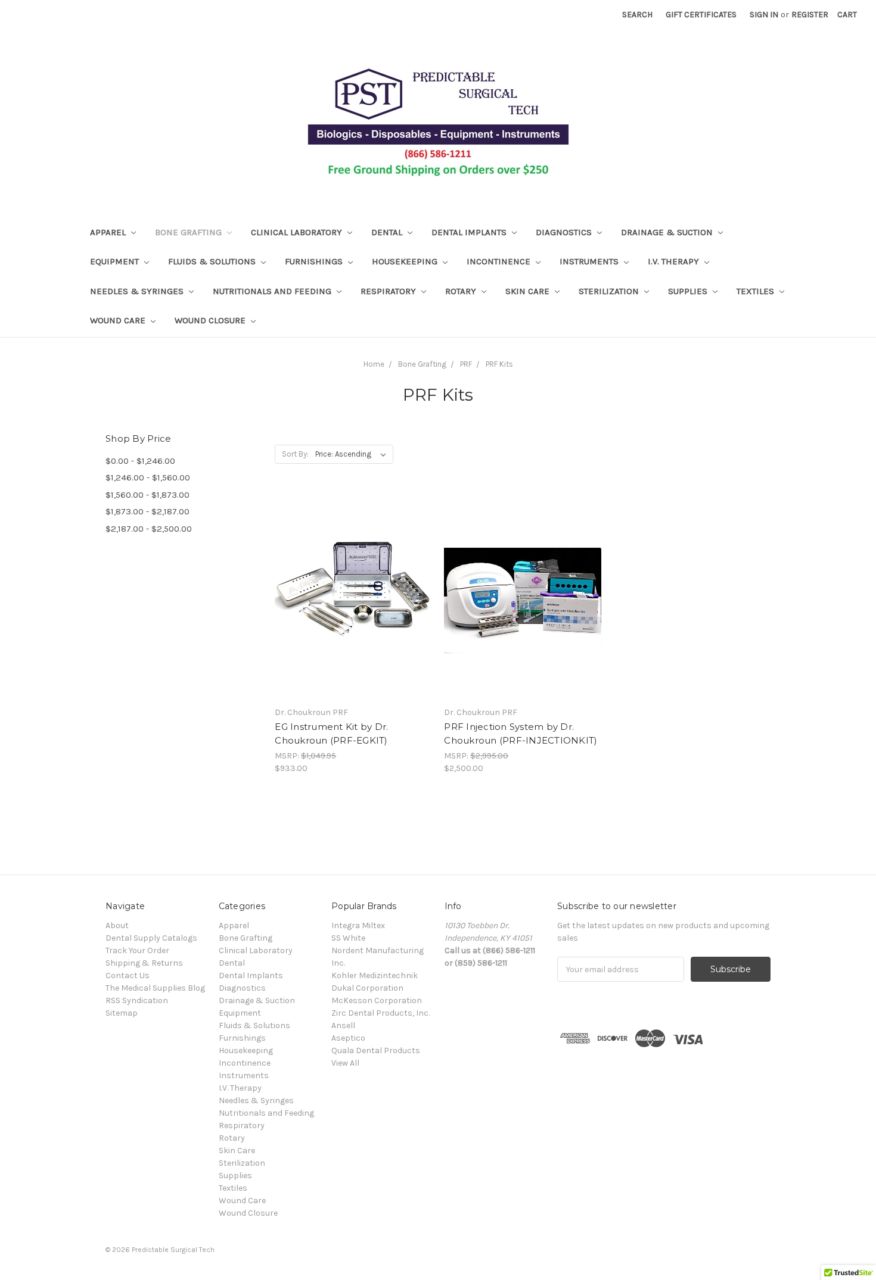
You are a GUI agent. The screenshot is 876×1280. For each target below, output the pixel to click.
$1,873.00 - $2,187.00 (147, 511)
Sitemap (121, 1013)
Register (809, 15)
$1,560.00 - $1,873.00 (147, 494)
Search (637, 15)
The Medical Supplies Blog (155, 988)
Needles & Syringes (138, 291)
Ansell (343, 1025)
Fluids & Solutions (213, 261)
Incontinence (500, 261)
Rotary (462, 291)
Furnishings (315, 261)
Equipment (115, 261)
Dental (388, 232)
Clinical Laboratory (297, 232)
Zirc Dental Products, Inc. (380, 1013)
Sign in (764, 15)
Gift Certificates (701, 15)
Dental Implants (470, 232)
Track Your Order (137, 950)
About (117, 925)
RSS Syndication (136, 1000)
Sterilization (610, 291)
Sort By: (295, 453)
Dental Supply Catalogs (151, 938)
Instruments (590, 261)
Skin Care (528, 291)
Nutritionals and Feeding (273, 291)
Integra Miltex (358, 925)
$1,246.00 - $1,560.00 (147, 477)
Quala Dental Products (375, 1050)
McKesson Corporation (376, 1000)
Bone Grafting (189, 232)
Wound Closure (211, 320)
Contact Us (127, 975)
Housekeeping (406, 261)
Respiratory (389, 291)
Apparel (109, 232)
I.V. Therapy (674, 261)
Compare (349, 607)
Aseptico (348, 1038)
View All (345, 1063)
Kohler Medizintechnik (374, 975)
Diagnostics (565, 232)
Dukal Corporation (367, 988)
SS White (348, 938)
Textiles (756, 291)
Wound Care (119, 320)
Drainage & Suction (668, 232)
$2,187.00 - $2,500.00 (148, 528)
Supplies (689, 291)
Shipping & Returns (144, 963)
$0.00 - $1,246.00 (140, 460)
